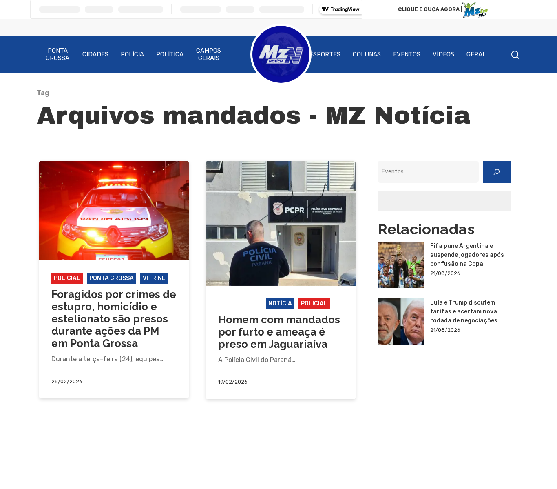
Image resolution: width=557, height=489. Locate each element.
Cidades (95, 54)
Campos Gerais (208, 54)
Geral (476, 54)
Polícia (132, 54)
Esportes (324, 54)
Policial (67, 278)
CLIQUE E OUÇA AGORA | (430, 9)
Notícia (280, 303)
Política (169, 54)
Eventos (406, 54)
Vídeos (443, 54)
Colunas (367, 54)
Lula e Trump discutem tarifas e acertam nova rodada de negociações (463, 311)
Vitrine (154, 278)
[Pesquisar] (497, 172)
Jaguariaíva (240, 303)
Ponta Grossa (57, 54)
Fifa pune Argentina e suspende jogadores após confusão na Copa (467, 254)
